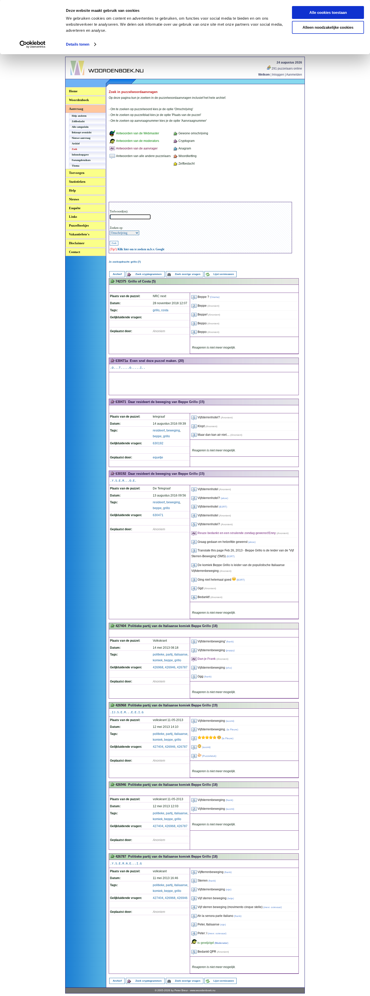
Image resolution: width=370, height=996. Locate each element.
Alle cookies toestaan (328, 12)
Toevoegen (76, 173)
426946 (170, 667)
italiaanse (181, 654)
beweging (173, 430)
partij (169, 654)
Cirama (215, 297)
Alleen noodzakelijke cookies (328, 27)
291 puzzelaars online (286, 68)
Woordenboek (79, 100)
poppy (230, 650)
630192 (158, 443)
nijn (229, 889)
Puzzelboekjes (79, 225)
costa (164, 310)
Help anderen (79, 115)
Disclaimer (77, 243)
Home (73, 91)
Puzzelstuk (209, 756)
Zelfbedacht (78, 121)
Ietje (230, 898)
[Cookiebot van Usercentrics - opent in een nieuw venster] (33, 44)
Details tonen (77, 44)
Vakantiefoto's (79, 234)
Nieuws (74, 199)
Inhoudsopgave (80, 154)
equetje (158, 457)
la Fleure (232, 729)
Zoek (74, 149)
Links (73, 217)
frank (230, 641)
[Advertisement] (200, 184)
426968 (158, 667)
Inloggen (278, 74)
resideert (159, 430)
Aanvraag (76, 109)
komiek (158, 660)
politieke (158, 654)
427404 (158, 747)
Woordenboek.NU (84, 78)
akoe (224, 498)
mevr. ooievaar (272, 907)
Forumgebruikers (81, 160)
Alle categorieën (80, 127)
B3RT (223, 506)
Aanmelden (294, 74)
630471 (158, 515)
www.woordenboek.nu (202, 990)
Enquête (75, 208)
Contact (74, 252)
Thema (75, 165)
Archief (76, 143)
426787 (182, 667)
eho (229, 667)
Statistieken (77, 181)
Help (72, 190)
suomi (230, 721)
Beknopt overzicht (81, 132)
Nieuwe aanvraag (81, 138)
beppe (157, 436)
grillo (156, 310)
